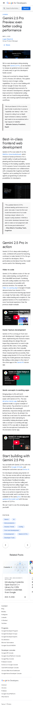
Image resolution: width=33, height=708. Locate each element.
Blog (2, 608)
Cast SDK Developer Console (10, 667)
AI (13, 519)
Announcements (9, 523)
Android (3, 685)
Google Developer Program (9, 631)
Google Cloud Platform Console (11, 656)
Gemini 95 (20, 362)
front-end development (11, 530)
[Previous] (5, 545)
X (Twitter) (4, 620)
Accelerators (5, 639)
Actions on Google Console (9, 665)
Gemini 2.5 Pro (15, 66)
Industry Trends (9, 527)
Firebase (4, 691)
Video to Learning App (10, 288)
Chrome (3, 688)
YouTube (4, 623)
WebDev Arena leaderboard (12, 154)
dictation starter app (10, 401)
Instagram (4, 614)
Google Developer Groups (9, 634)
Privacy (9, 704)
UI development (9, 534)
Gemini (5, 14)
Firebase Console (6, 662)
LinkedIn (4, 617)
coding (21, 527)
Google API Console (7, 653)
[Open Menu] (4, 3)
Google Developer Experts (9, 637)
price (19, 497)
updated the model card (11, 499)
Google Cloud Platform (8, 694)
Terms (3, 704)
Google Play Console (7, 659)
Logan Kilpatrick (8, 39)
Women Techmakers (7, 642)
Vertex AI (26, 469)
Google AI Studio (17, 467)
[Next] (27, 545)
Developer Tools (9, 538)
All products (5, 696)
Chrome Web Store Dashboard (10, 670)
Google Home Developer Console (11, 673)
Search (26, 8)
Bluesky (3, 611)
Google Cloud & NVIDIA (8, 645)
